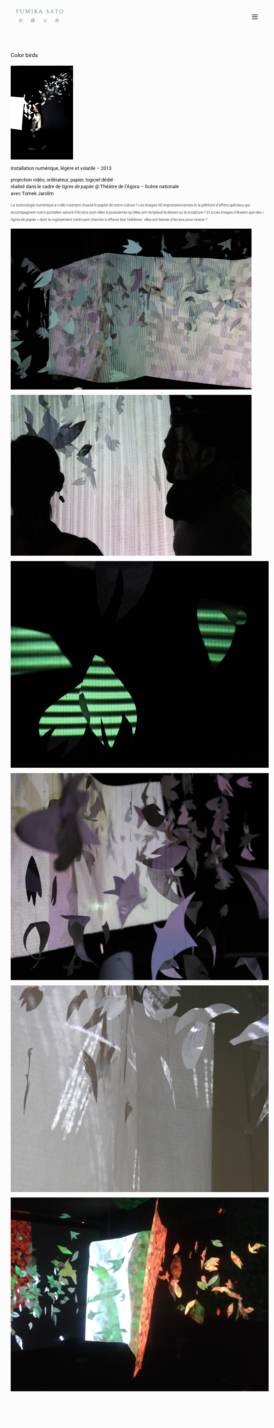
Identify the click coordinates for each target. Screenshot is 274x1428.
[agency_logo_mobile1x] (40, 6)
